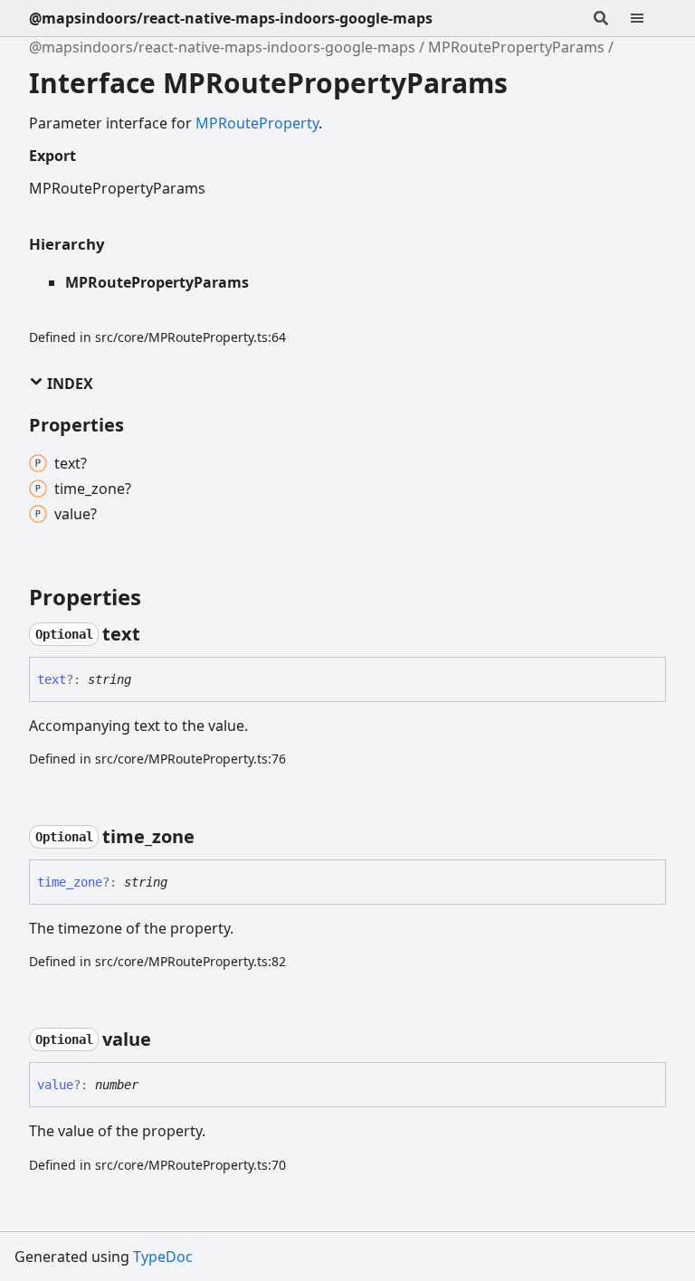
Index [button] (68, 384)
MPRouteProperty (257, 123)
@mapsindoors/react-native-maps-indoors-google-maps (231, 18)
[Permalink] (157, 634)
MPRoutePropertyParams (516, 47)
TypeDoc (163, 1257)
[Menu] (648, 18)
